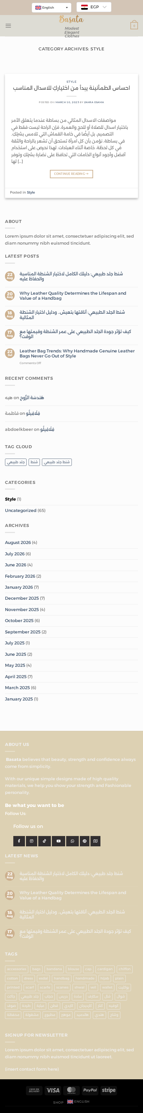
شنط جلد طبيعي (57, 462)
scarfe (45, 987)
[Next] (127, 69)
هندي (99, 1015)
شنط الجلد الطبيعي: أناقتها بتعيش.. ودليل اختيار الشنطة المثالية (72, 315)
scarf (30, 987)
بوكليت (123, 987)
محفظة (13, 1015)
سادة (78, 996)
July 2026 (15, 553)
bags (36, 969)
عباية (40, 1006)
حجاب (49, 996)
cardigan (105, 969)
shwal (79, 987)
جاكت (11, 996)
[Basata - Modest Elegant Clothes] (71, 19)
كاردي (68, 1006)
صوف (11, 1006)
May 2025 (15, 665)
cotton (12, 978)
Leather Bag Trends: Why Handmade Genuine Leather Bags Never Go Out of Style (77, 353)
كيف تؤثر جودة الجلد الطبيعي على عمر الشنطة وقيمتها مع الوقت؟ (75, 334)
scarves (62, 987)
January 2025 (19, 699)
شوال (121, 996)
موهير (66, 1015)
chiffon (125, 969)
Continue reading (71, 174)
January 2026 (19, 587)
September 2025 (23, 631)
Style (10, 499)
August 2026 (18, 542)
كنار (100, 1006)
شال (107, 996)
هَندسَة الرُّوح (32, 397)
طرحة (26, 1006)
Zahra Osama (94, 102)
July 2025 (15, 642)
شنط (34, 462)
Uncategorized (21, 510)
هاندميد (82, 1015)
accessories (16, 969)
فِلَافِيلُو (33, 413)
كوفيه (113, 1006)
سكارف (93, 996)
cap (88, 969)
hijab (104, 978)
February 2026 (20, 576)
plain (119, 978)
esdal (43, 978)
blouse (73, 969)
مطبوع (50, 1015)
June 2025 (15, 654)
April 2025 (16, 676)
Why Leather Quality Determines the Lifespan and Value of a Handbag (73, 296)
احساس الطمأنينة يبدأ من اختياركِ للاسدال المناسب (71, 88)
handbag (62, 978)
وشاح (114, 1015)
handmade (84, 978)
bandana (54, 969)
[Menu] (8, 25)
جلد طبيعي (16, 462)
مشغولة (32, 1015)
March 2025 (17, 687)
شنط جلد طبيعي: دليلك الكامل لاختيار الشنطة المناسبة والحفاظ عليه (71, 276)
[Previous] (16, 69)
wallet (107, 987)
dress (28, 978)
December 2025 (22, 598)
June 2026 (15, 564)
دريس (63, 996)
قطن (54, 1006)
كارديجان (85, 1006)
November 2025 (22, 609)
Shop (58, 1102)
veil (93, 987)
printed (13, 987)
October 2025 (19, 620)
